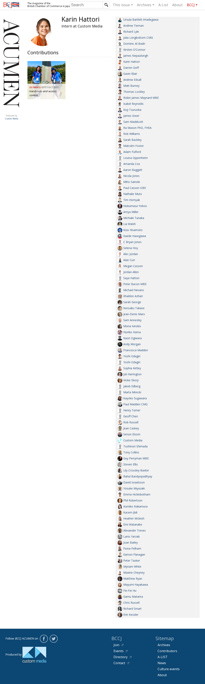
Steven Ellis (130, 464)
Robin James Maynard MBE (141, 98)
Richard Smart (132, 608)
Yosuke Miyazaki (134, 488)
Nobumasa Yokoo (135, 206)
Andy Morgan (132, 344)
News (162, 663)
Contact (119, 663)
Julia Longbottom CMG (138, 37)
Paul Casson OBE (134, 188)
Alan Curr (129, 260)
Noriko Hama (132, 332)
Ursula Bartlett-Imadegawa (140, 19)
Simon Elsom (131, 434)
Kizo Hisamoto (133, 230)
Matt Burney (131, 86)
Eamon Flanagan (134, 554)
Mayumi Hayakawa (135, 584)
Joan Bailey (130, 542)
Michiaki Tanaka (133, 218)
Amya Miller (131, 212)
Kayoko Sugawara (135, 398)
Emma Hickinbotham (136, 494)
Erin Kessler (130, 614)
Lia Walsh (129, 224)
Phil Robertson (132, 500)
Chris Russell (131, 602)
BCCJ (191, 4)
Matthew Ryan (132, 578)
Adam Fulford (132, 152)
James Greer (131, 116)
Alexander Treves (134, 530)
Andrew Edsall (132, 80)
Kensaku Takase (134, 308)
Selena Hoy (130, 248)
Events (119, 651)
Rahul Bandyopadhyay (137, 476)
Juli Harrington (132, 374)
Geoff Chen (130, 416)
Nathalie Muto (132, 194)
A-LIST (163, 657)
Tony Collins (131, 452)
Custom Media (132, 440)
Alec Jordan (130, 254)
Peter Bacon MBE (135, 284)
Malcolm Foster (133, 146)
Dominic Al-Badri (134, 43)
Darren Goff (131, 68)
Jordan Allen (131, 272)
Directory (121, 657)
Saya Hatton (131, 278)
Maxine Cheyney (134, 572)
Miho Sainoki (131, 182)
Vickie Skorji (131, 380)
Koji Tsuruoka (132, 110)
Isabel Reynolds (133, 104)
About (177, 4)
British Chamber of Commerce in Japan (11, 5)
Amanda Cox (131, 164)
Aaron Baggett (132, 170)
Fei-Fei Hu (129, 590)
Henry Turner (131, 410)
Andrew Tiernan (133, 25)
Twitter (54, 639)
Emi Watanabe (132, 524)
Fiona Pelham (132, 548)
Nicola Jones (131, 176)
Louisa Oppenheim (135, 158)
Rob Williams (131, 134)
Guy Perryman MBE (136, 458)
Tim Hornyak (131, 200)
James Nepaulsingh (135, 56)
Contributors (167, 651)
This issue (121, 4)
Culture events (169, 669)
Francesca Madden (135, 350)
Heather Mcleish (133, 518)
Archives (144, 4)
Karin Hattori (131, 62)
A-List (163, 4)
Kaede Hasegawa (134, 236)
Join (116, 645)
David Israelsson (134, 482)
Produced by (11, 117)
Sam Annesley (132, 320)
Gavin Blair (130, 74)
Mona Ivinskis (132, 326)
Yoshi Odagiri (131, 356)
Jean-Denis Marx (134, 314)
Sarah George (132, 302)
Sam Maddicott (133, 122)
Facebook (44, 639)
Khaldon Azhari (133, 296)
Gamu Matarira (133, 596)
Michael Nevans (133, 290)
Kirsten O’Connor (134, 49)
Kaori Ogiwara (132, 338)
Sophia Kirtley (132, 368)
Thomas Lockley (134, 92)
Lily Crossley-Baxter (136, 470)
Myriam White (132, 566)
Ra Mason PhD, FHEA (137, 128)
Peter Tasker (131, 560)
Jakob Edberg (131, 386)
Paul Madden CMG (135, 404)
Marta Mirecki (132, 392)
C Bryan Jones (132, 242)
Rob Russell (130, 422)
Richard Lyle (131, 31)
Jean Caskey (131, 428)
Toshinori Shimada (135, 446)
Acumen (11, 111)
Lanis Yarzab (131, 536)
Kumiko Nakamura (135, 506)
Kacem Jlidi (130, 512)
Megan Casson (133, 266)
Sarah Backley (132, 140)
